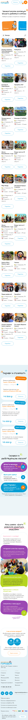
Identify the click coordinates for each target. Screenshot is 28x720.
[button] (25, 2)
